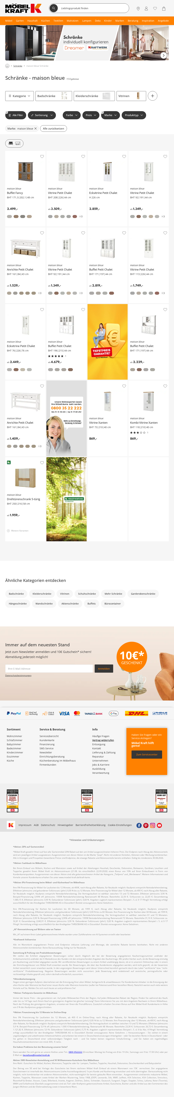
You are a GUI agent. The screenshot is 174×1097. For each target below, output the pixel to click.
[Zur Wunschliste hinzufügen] (42, 156)
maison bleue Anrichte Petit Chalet (25, 228)
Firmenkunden (48, 764)
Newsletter (46, 752)
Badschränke (46, 96)
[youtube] (159, 825)
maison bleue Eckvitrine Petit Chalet (108, 153)
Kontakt (96, 748)
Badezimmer (14, 748)
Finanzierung (47, 744)
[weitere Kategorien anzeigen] (152, 96)
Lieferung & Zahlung (104, 752)
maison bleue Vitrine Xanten (104, 382)
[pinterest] (145, 825)
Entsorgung (98, 744)
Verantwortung (100, 772)
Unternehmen (100, 760)
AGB (36, 825)
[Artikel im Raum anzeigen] (14, 143)
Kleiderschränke (87, 96)
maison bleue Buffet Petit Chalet (106, 228)
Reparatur (98, 756)
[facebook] (139, 825)
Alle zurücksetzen (53, 128)
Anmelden (104, 668)
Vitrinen (123, 96)
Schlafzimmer (14, 740)
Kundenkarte (47, 740)
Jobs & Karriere (100, 764)
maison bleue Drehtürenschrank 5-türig (25, 459)
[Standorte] (138, 9)
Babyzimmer (14, 744)
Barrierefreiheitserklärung (91, 825)
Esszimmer (13, 756)
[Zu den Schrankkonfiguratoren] (87, 43)
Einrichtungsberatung (52, 756)
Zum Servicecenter (147, 754)
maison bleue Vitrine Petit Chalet (65, 152)
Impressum (25, 825)
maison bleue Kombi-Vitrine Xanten (147, 383)
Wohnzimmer (14, 736)
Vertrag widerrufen (103, 740)
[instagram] (152, 825)
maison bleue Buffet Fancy (20, 152)
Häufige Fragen (100, 736)
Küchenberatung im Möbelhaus (58, 760)
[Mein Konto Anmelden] (146, 9)
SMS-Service (47, 748)
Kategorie (19, 96)
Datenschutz (48, 825)
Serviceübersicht (49, 736)
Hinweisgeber (65, 825)
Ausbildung (98, 768)
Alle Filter (14, 114)
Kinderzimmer (15, 752)
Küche (10, 760)
